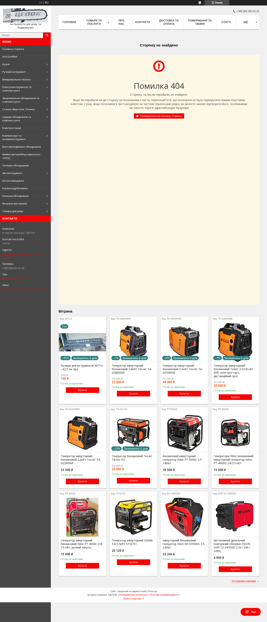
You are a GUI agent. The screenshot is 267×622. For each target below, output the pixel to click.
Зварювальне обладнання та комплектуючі (20, 99)
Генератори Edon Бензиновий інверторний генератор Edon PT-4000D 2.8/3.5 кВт (233, 459)
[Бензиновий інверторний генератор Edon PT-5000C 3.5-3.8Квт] (184, 432)
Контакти (142, 22)
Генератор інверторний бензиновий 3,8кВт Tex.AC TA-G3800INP (132, 369)
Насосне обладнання (15, 196)
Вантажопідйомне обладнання (21, 146)
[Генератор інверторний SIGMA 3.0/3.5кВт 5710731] (133, 517)
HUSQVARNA (9, 56)
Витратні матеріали (14, 203)
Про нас (121, 22)
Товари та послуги (94, 22)
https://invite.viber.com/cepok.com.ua (24, 289)
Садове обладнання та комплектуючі (16, 118)
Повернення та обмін (200, 22)
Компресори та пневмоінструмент (14, 137)
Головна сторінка (13, 49)
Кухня (6, 64)
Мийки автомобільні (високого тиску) (21, 156)
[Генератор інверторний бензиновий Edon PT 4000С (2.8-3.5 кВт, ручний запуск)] (82, 517)
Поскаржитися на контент (133, 595)
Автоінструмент (12, 173)
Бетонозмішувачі (13, 180)
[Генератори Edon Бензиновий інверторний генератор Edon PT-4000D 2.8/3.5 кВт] (235, 432)
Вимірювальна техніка (16, 79)
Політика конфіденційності (165, 595)
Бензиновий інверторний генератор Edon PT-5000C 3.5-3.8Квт (182, 459)
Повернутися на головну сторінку (161, 116)
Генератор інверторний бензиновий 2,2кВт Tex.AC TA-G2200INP (81, 459)
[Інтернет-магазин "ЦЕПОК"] (25, 15)
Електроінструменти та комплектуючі (16, 88)
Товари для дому (12, 211)
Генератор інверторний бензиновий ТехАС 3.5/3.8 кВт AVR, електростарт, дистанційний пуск (233, 371)
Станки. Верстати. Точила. (18, 109)
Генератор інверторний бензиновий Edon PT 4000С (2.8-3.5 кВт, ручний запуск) (82, 544)
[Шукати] (47, 35)
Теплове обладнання (15, 165)
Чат (253, 611)
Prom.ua (152, 591)
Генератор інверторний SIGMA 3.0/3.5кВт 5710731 (132, 542)
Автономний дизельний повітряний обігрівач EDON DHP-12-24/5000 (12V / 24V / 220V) (232, 546)
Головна (69, 22)
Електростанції (11, 128)
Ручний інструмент (14, 72)
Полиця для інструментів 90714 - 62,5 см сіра (81, 367)
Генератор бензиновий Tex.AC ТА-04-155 (132, 457)
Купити (82, 390)
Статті (226, 22)
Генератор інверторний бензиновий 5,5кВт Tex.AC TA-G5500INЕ (183, 369)
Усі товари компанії (244, 581)
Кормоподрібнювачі (15, 188)
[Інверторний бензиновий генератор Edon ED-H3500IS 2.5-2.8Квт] (184, 517)
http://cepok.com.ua (14, 278)
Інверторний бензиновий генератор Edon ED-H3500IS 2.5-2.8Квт (184, 544)
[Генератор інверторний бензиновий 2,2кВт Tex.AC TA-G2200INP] (82, 432)
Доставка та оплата (169, 22)
